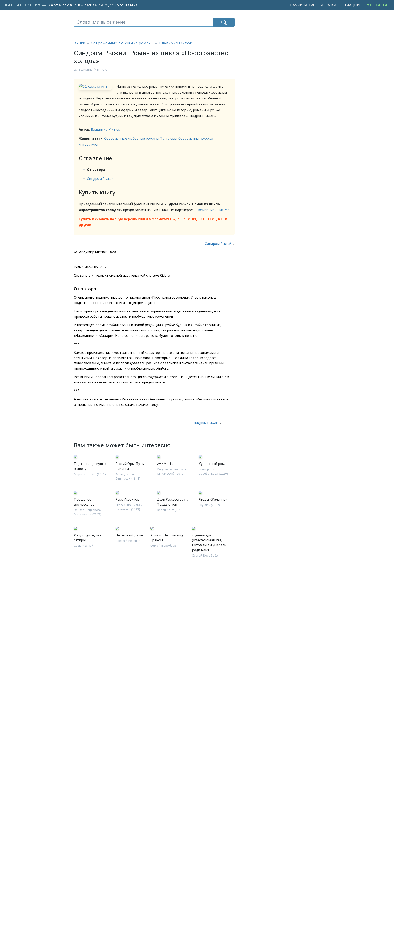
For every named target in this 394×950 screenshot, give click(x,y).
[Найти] (223, 22)
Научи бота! (302, 5)
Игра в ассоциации (340, 5)
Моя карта (377, 5)
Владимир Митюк (105, 129)
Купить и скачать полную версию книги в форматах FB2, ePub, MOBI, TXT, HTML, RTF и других (153, 222)
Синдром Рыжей (100, 178)
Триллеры (168, 138)
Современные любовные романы (131, 138)
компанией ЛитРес (213, 210)
